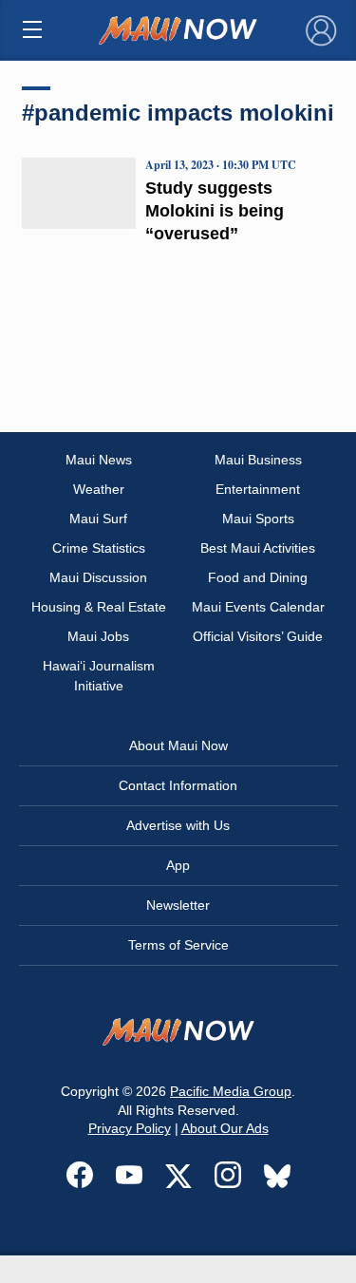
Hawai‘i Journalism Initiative (99, 675)
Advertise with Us (178, 825)
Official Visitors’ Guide (258, 636)
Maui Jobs (98, 636)
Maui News (99, 459)
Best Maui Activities (257, 548)
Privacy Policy (129, 1128)
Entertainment (257, 489)
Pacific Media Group (230, 1091)
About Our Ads (225, 1128)
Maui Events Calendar (258, 606)
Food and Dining (258, 577)
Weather (98, 489)
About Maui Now (178, 745)
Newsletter (178, 905)
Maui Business (258, 459)
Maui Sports (258, 518)
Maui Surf (98, 518)
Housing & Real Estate (98, 606)
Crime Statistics (98, 548)
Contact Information (178, 785)
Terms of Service (178, 945)
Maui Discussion (98, 577)
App (178, 865)
